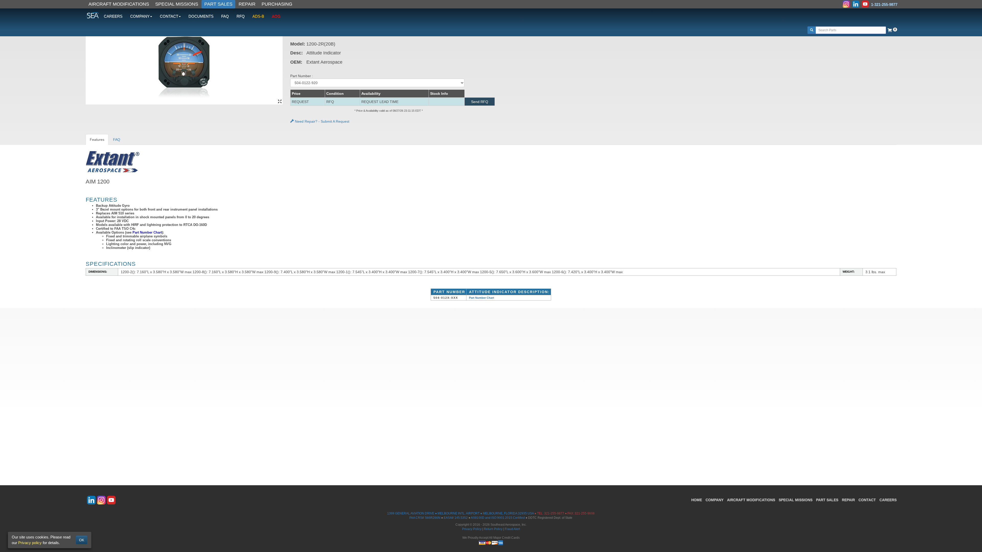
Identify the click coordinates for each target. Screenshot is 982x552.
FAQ (225, 16)
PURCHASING (277, 4)
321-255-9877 (554, 513)
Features (97, 139)
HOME (696, 500)
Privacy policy (30, 542)
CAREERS (113, 16)
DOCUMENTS (201, 16)
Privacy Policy (472, 529)
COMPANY (714, 500)
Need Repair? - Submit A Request (321, 121)
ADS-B (258, 16)
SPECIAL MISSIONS (176, 4)
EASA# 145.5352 (456, 518)
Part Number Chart (147, 232)
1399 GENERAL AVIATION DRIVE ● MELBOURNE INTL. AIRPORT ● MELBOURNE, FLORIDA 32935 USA (460, 513)
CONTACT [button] (169, 16)
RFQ (241, 16)
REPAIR (247, 4)
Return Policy (493, 529)
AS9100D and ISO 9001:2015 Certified (498, 518)
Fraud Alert (512, 529)
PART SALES (218, 4)
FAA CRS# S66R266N (424, 518)
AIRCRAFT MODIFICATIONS (118, 4)
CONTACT (867, 500)
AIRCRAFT (751, 500)
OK (81, 540)
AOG (276, 16)
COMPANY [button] (140, 16)
